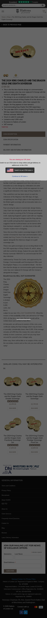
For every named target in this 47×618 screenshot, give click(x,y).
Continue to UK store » (20, 176)
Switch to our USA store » (23, 170)
